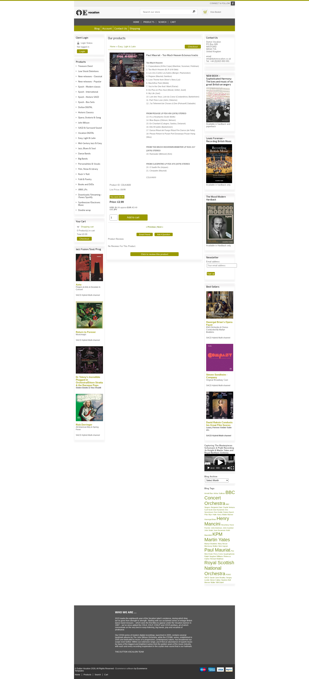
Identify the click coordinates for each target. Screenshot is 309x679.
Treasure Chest (85, 66)
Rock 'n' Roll (84, 174)
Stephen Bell (226, 580)
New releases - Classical (90, 76)
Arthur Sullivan (219, 493)
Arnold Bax (208, 493)
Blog (97, 28)
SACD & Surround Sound (90, 128)
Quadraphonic (229, 554)
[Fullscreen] (232, 468)
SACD (206, 578)
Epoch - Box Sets (86, 102)
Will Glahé (220, 582)
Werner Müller (209, 582)
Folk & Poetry (85, 179)
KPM (217, 534)
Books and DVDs (86, 184)
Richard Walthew (216, 559)
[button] (219, 462)
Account (107, 28)
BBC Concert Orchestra (219, 498)
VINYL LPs (82, 189)
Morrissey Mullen (211, 546)
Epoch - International (88, 92)
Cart (173, 22)
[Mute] (228, 468)
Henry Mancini (216, 521)
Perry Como (218, 554)
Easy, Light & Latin (87, 138)
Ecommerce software (124, 668)
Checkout (84, 238)
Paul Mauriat (217, 549)
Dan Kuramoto (218, 510)
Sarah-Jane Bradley (217, 578)
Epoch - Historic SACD (88, 97)
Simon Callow (215, 580)
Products (148, 22)
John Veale (208, 530)
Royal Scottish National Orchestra (219, 568)
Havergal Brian (210, 519)
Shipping (135, 28)
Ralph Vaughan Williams (213, 556)
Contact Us (120, 28)
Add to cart (133, 217)
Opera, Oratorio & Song (89, 117)
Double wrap (84, 210)
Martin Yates (217, 539)
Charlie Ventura (229, 507)
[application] (219, 462)
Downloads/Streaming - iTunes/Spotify (90, 196)
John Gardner (228, 528)
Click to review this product (154, 254)
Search (162, 22)
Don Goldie (218, 512)
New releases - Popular (89, 81)
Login (82, 51)
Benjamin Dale (216, 507)
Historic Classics (86, 112)
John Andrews (216, 528)
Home (136, 22)
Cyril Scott (208, 510)
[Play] (208, 468)
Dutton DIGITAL (85, 107)
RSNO (228, 574)
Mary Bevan (222, 544)
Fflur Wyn (208, 515)
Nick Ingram (223, 546)
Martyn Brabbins (210, 544)
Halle (214, 515)
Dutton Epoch (228, 512)
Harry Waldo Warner (225, 515)
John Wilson (83, 122)
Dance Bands (84, 153)
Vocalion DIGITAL (86, 133)
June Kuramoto (219, 530)
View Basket (215, 12)
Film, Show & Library (88, 169)
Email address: (213, 261)
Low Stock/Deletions (88, 71)
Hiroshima (225, 525)
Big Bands (83, 158)
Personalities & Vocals (89, 164)
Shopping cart (87, 227)
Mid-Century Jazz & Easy (90, 143)
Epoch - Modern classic (89, 86)
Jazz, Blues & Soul (87, 148)
